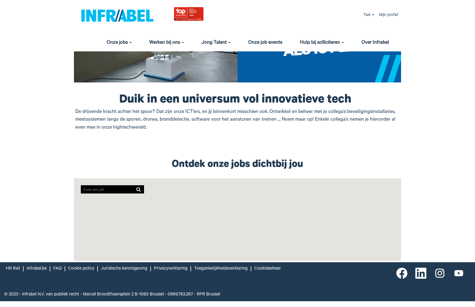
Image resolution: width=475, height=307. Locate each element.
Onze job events (265, 43)
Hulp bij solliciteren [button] (320, 43)
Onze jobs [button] (118, 43)
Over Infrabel (375, 43)
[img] (202, 13)
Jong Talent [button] (214, 43)
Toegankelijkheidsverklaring (221, 268)
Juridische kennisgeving (124, 268)
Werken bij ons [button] (165, 43)
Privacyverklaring (170, 268)
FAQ (57, 268)
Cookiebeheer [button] (267, 268)
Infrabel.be (37, 268)
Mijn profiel (388, 15)
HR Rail (13, 268)
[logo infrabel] (117, 15)
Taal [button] (367, 15)
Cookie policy (81, 268)
